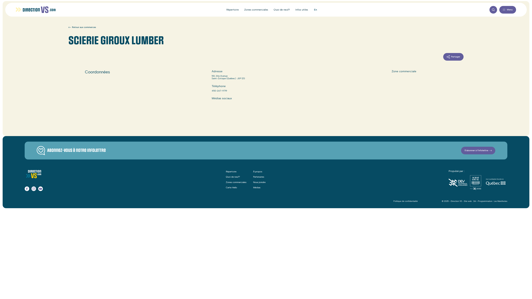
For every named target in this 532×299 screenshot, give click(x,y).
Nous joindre (259, 182)
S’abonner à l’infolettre (476, 150)
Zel (474, 201)
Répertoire (232, 9)
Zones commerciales (256, 9)
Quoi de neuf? (282, 9)
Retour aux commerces (84, 27)
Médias (256, 187)
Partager (455, 56)
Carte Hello (231, 187)
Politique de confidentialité (405, 201)
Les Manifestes (500, 201)
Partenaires (258, 177)
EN (315, 9)
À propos (257, 171)
